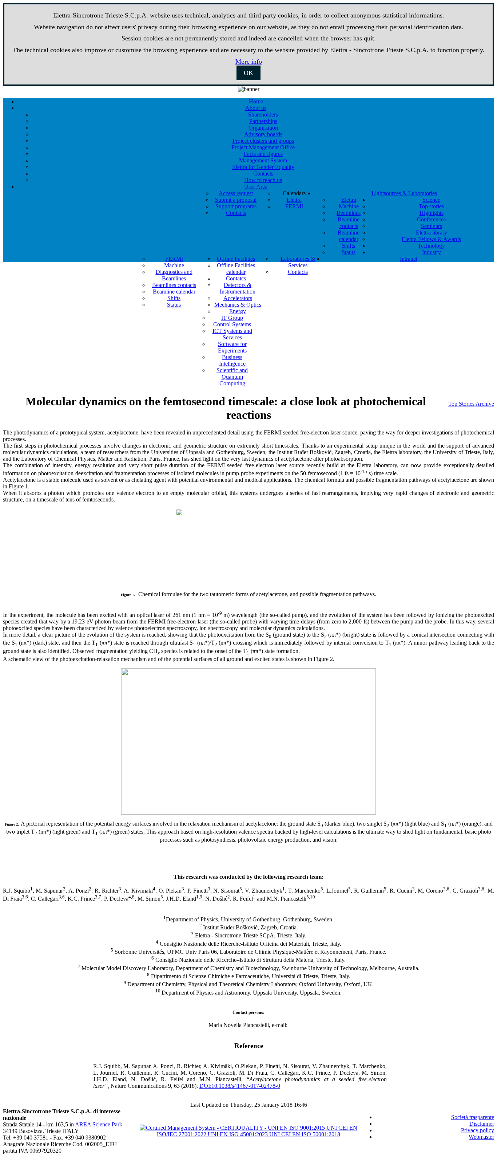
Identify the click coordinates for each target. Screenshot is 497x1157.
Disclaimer (481, 1124)
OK (248, 72)
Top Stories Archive (471, 404)
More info (248, 61)
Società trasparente (472, 1117)
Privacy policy (477, 1130)
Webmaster (481, 1137)
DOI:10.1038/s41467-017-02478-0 (239, 1086)
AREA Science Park (98, 1124)
